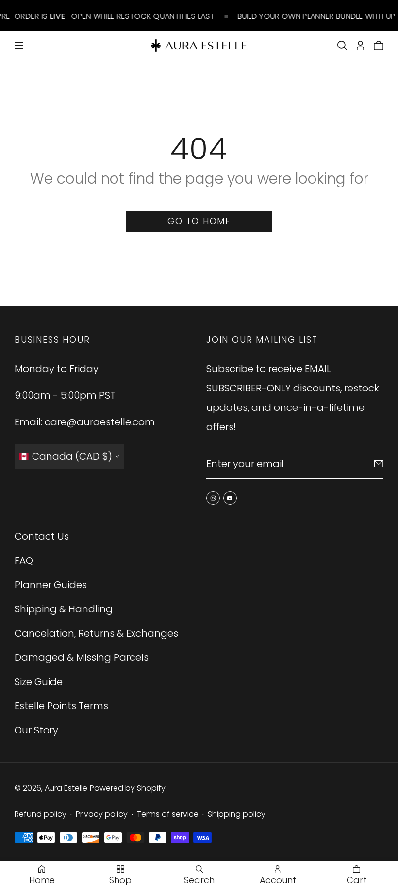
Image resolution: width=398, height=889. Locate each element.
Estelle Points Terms (61, 706)
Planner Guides (51, 585)
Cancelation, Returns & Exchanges (96, 633)
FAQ (24, 560)
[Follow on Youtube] (230, 498)
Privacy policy (102, 814)
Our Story (36, 730)
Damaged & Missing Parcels (82, 657)
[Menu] (19, 45)
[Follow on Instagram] (213, 498)
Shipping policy (236, 814)
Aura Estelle (66, 788)
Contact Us (42, 536)
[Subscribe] (378, 463)
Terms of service (168, 814)
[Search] (342, 45)
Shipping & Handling (64, 609)
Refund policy (40, 814)
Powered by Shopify (128, 788)
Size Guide (39, 681)
